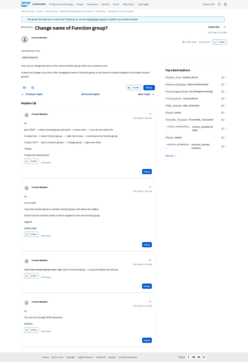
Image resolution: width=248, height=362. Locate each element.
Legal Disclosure (85, 357)
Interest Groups (51, 11)
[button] (215, 42)
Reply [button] (149, 87)
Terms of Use (57, 357)
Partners (106, 4)
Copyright (70, 357)
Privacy (45, 357)
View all (169, 156)
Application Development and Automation (76, 11)
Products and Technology (61, 4)
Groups (80, 4)
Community (39, 4)
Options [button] (224, 27)
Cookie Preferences (128, 357)
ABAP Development (30, 58)
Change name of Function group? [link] (121, 11)
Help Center (128, 4)
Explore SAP (209, 4)
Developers (92, 4)
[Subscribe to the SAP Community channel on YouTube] (199, 357)
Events (116, 4)
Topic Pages (143, 4)
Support (112, 357)
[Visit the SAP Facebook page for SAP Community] (188, 357)
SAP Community (27, 11)
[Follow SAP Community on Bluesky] (193, 357)
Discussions (100, 11)
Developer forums (96, 19)
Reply (147, 171)
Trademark (101, 357)
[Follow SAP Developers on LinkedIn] (204, 357)
